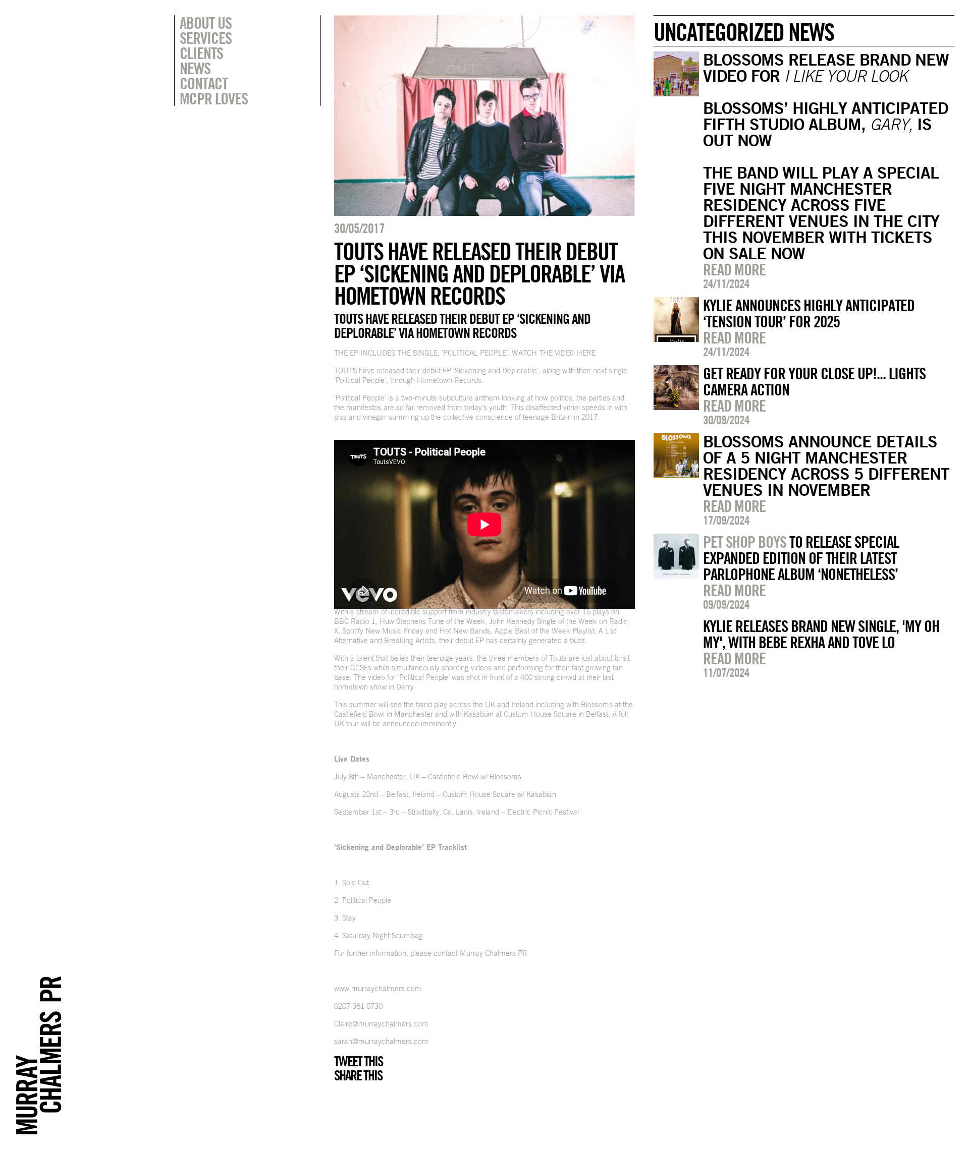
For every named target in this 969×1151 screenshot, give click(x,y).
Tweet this (358, 1061)
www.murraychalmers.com (377, 988)
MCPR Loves (214, 98)
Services (206, 38)
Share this (358, 1075)
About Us (206, 23)
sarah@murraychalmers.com (381, 1041)
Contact (204, 83)
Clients (201, 53)
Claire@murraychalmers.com (381, 1023)
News (195, 68)
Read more (734, 269)
